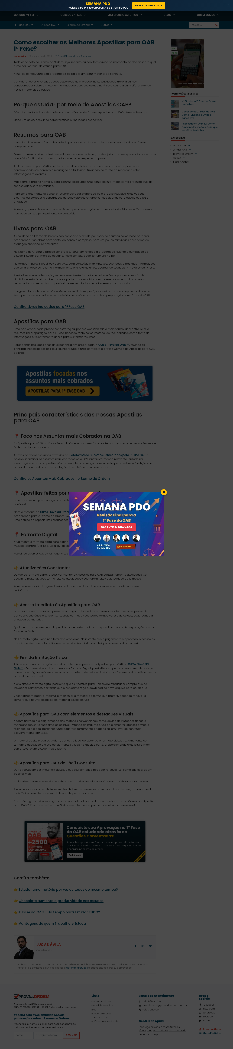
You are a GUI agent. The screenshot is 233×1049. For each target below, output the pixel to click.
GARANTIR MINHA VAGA (116, 527)
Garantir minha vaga (148, 5)
